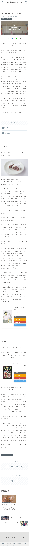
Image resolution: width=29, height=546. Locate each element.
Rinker (21, 369)
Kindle (17, 316)
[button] (20, 38)
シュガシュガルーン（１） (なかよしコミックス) (19, 365)
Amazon (17, 319)
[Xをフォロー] (12, 481)
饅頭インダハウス (8, 455)
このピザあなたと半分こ (14, 2)
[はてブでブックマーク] (12, 38)
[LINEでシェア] (16, 38)
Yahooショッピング (20, 325)
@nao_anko (12, 59)
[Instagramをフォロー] (17, 481)
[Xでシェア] (8, 38)
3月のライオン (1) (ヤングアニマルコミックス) (19, 310)
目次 (12, 122)
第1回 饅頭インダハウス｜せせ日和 (13, 112)
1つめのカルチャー (9, 133)
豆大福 (6, 127)
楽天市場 (17, 322)
